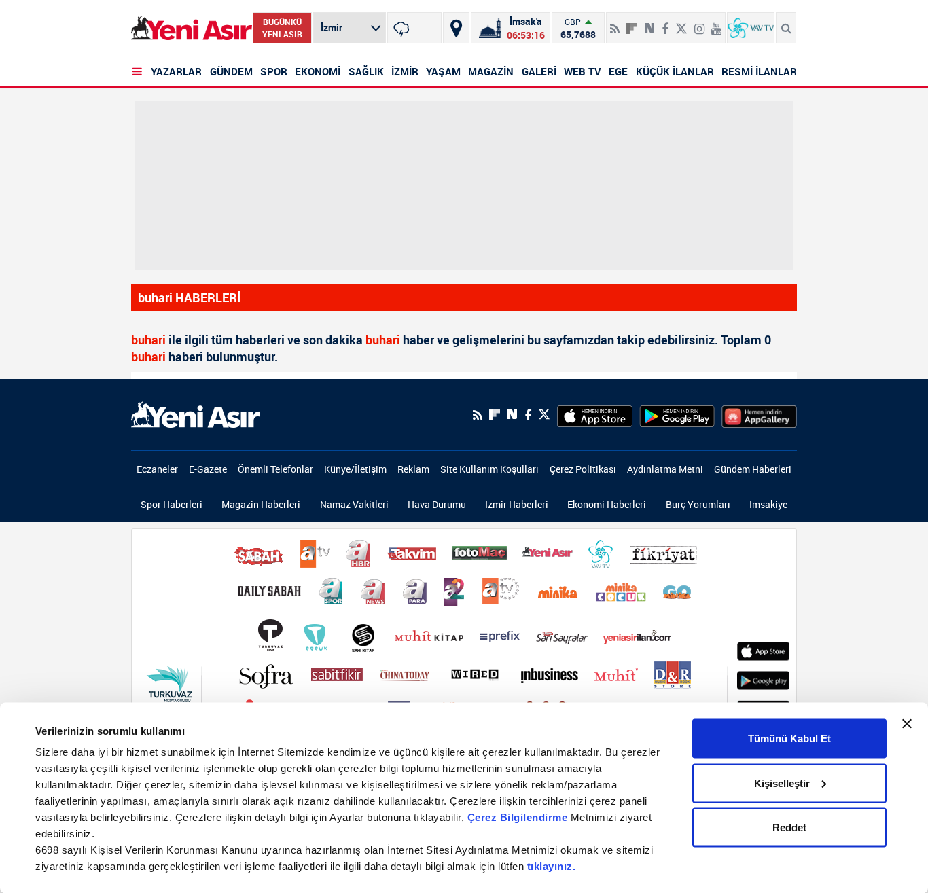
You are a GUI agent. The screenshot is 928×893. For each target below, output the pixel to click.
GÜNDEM (231, 71)
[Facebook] (665, 23)
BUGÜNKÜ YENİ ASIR (282, 27)
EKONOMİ (317, 71)
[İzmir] (414, 28)
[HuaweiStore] (759, 415)
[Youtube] (716, 23)
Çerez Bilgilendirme (519, 817)
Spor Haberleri (171, 504)
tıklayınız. (551, 866)
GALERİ (539, 71)
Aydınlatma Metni (665, 468)
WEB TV (582, 71)
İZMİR (404, 71)
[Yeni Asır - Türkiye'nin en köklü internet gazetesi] (191, 28)
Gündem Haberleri (752, 468)
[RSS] (615, 23)
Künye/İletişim (355, 468)
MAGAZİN (491, 71)
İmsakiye (768, 504)
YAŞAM (443, 71)
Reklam (413, 468)
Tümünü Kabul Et (789, 738)
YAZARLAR (176, 71)
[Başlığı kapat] (907, 724)
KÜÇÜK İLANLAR (675, 71)
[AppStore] (594, 415)
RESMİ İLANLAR (759, 71)
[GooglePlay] (677, 415)
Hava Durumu (437, 504)
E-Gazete (208, 468)
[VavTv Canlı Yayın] (751, 28)
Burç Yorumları (698, 504)
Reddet (789, 827)
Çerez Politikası (583, 468)
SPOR (273, 71)
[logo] (195, 413)
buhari (148, 339)
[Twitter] (681, 23)
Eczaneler (157, 468)
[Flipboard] (631, 24)
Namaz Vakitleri (354, 504)
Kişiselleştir (782, 782)
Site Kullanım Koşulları (489, 468)
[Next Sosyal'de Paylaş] (649, 23)
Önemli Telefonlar (275, 468)
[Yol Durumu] (456, 28)
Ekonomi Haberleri (606, 504)
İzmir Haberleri (516, 504)
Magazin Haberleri (260, 504)
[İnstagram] (699, 23)
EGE (618, 71)
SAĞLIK (366, 71)
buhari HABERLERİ (189, 297)
